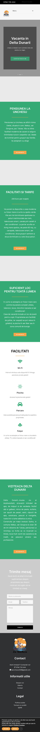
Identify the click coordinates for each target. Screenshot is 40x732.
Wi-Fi (20, 368)
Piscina (20, 393)
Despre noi (20, 683)
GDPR (20, 708)
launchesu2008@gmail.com (20, 670)
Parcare (20, 410)
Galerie (20, 685)
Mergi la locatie (27, 2)
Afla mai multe (20, 152)
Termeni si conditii (20, 705)
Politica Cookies (19, 725)
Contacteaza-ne (20, 57)
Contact (20, 688)
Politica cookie (20, 703)
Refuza (15, 728)
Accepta (6, 728)
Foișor (20, 431)
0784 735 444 (9, 2)
